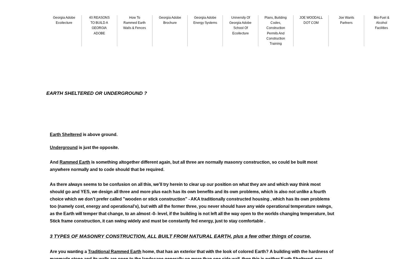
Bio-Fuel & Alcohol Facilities (381, 23)
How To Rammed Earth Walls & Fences (134, 23)
